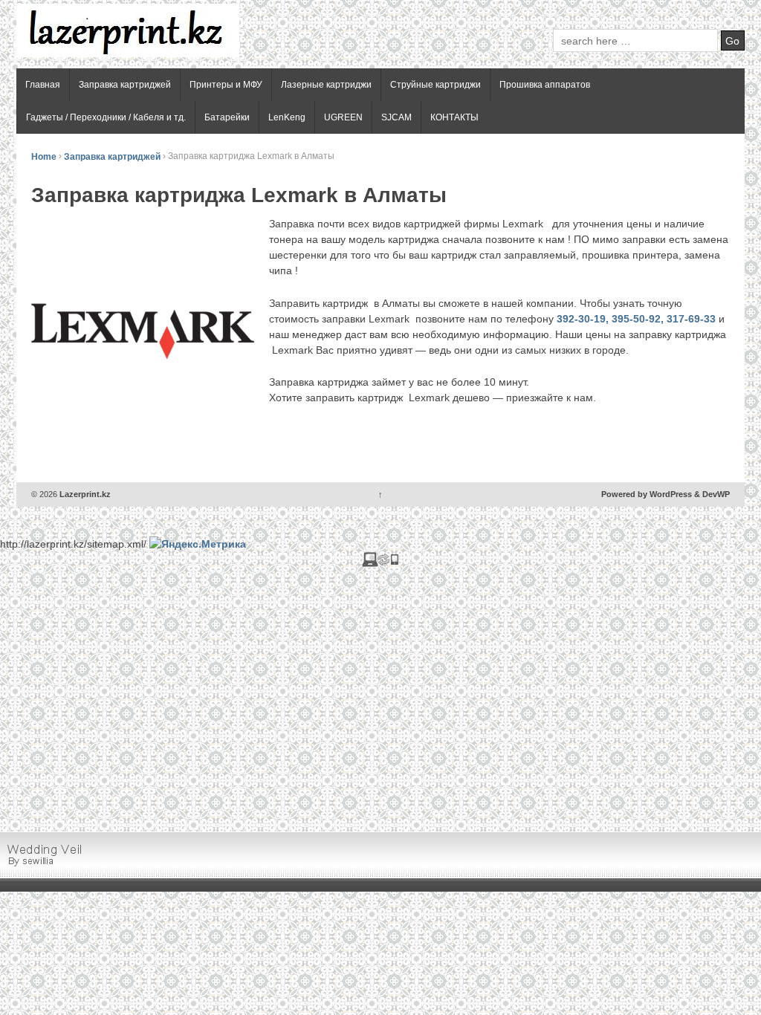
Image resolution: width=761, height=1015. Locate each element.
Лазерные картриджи (326, 85)
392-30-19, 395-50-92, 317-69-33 (636, 319)
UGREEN (343, 117)
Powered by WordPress (646, 494)
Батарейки (227, 117)
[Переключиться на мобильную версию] (380, 562)
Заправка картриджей (125, 85)
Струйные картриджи (435, 85)
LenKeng (286, 117)
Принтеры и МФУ (226, 85)
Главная (42, 85)
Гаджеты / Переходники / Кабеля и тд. (106, 117)
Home (43, 156)
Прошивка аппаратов (544, 85)
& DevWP (712, 494)
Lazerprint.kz (84, 494)
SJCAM (396, 117)
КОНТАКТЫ (454, 117)
